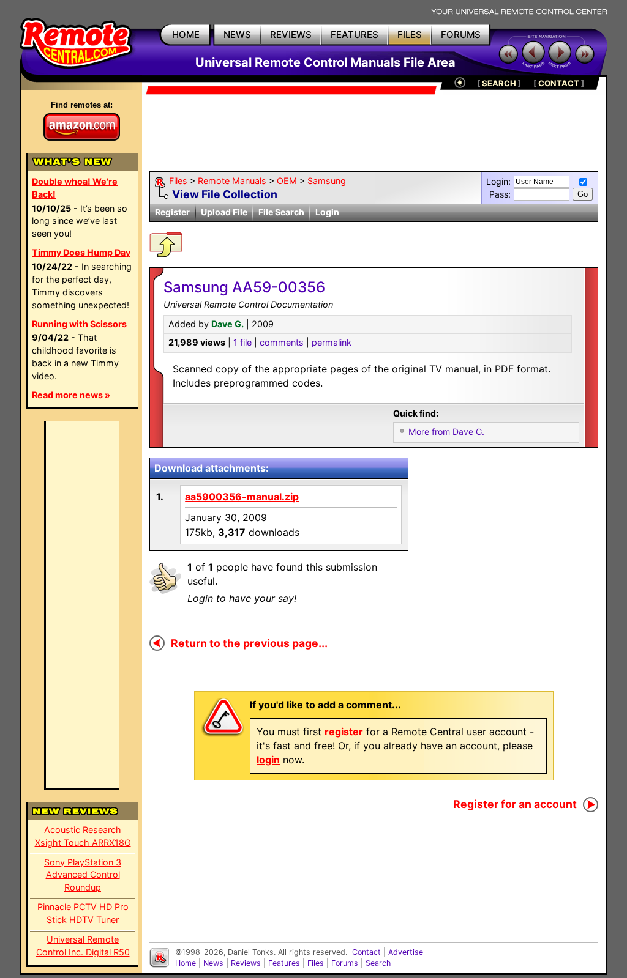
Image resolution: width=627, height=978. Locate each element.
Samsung (326, 181)
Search (378, 963)
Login (327, 212)
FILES (409, 34)
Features (284, 963)
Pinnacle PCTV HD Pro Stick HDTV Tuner (83, 913)
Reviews (246, 963)
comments (282, 342)
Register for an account (515, 804)
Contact (366, 952)
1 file (242, 342)
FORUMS (461, 34)
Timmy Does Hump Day (81, 252)
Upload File (224, 212)
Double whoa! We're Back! (75, 187)
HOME (186, 34)
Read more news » (71, 395)
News (213, 963)
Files (178, 181)
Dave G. (227, 324)
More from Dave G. (446, 431)
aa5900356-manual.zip (242, 497)
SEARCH (499, 83)
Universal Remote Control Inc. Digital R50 (83, 945)
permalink (331, 342)
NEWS (237, 34)
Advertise (405, 952)
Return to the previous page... (249, 643)
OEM (287, 181)
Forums (344, 963)
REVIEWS (291, 34)
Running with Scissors (79, 324)
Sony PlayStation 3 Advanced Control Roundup (82, 875)
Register (172, 212)
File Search (281, 212)
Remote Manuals (232, 181)
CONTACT (558, 83)
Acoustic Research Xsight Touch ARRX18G (83, 836)
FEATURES (354, 34)
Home (185, 963)
